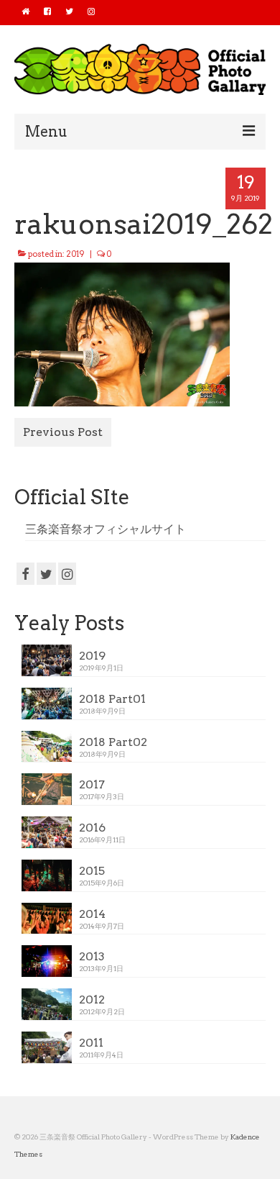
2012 (92, 999)
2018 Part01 (112, 699)
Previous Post (63, 432)
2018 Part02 (113, 742)
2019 (75, 254)
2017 (92, 784)
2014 (92, 914)
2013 (92, 956)
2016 (92, 827)
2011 (91, 1043)
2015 (92, 871)
